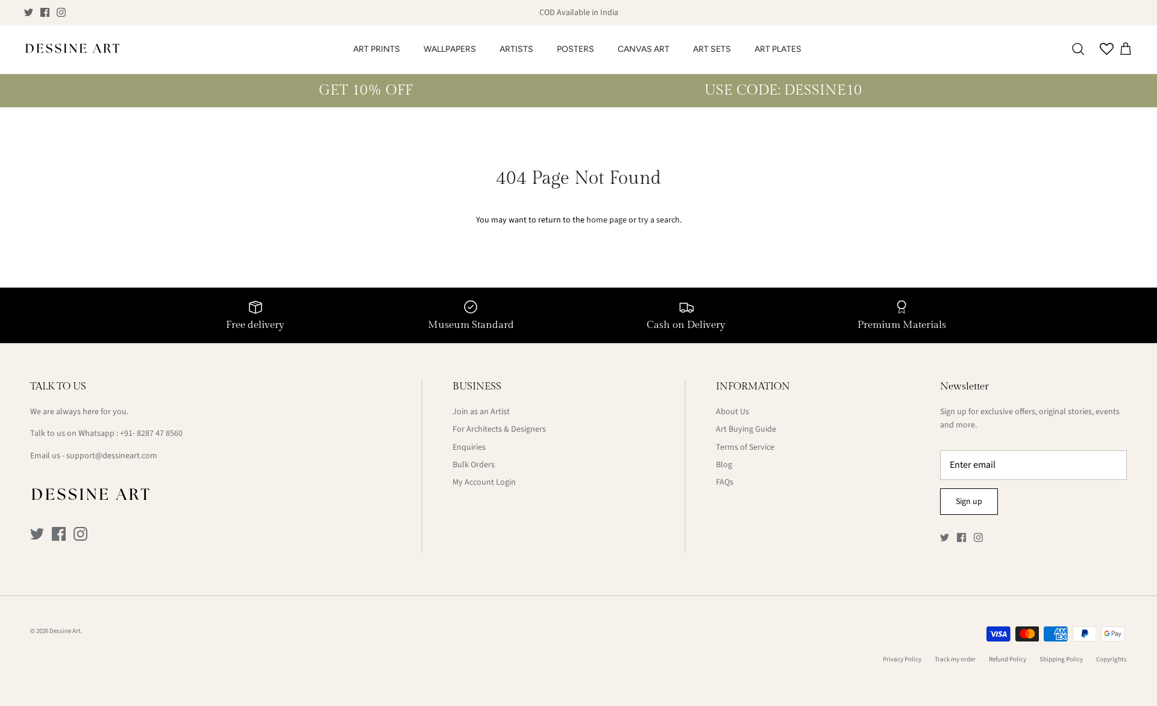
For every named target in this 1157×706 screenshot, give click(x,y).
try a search (659, 220)
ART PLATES (777, 49)
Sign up (969, 502)
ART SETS (712, 49)
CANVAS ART (643, 49)
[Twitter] (28, 12)
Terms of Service (745, 447)
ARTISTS (516, 49)
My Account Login (484, 482)
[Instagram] (61, 12)
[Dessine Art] (72, 49)
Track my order (955, 659)
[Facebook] (44, 12)
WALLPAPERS (450, 49)
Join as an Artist (481, 412)
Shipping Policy (1061, 659)
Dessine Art (65, 630)
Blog (724, 465)
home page (606, 220)
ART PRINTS (376, 49)
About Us (732, 412)
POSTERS (575, 49)
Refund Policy (1007, 659)
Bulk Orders (474, 465)
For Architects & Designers (499, 429)
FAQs (724, 482)
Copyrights (1111, 659)
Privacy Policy (902, 659)
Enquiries (469, 447)
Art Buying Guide (746, 429)
